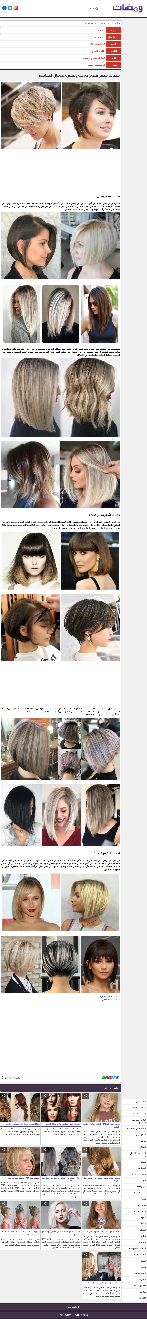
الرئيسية (116, 23)
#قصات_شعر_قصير (111, 999)
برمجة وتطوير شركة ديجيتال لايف (73, 1314)
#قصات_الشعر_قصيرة (110, 996)
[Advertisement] (60, 173)
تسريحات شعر (90, 23)
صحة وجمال (105, 23)
